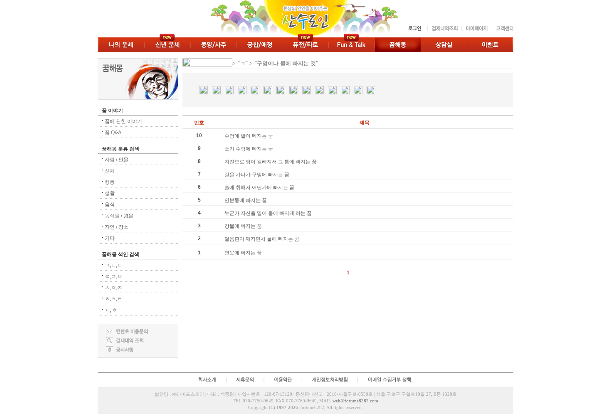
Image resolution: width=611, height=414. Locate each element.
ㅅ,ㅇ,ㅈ (113, 288)
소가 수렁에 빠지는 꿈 (248, 149)
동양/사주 (213, 44)
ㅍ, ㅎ (111, 310)
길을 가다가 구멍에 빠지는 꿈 (256, 174)
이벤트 (490, 44)
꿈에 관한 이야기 (123, 121)
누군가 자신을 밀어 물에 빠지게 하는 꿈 (268, 213)
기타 (110, 238)
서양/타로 (305, 44)
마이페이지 (476, 28)
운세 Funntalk (351, 44)
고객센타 (502, 28)
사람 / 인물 (116, 160)
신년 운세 (167, 44)
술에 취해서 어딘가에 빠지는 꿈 (259, 187)
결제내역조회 (444, 28)
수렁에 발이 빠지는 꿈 (248, 136)
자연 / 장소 (116, 227)
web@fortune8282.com (355, 400)
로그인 (415, 28)
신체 (110, 171)
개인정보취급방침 (329, 380)
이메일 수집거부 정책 (390, 380)
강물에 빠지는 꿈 (243, 226)
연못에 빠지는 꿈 (243, 253)
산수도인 (250, 18)
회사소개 (206, 380)
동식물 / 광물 (119, 216)
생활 (110, 193)
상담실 (444, 44)
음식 (110, 204)
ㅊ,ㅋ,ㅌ (113, 299)
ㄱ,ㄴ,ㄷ (113, 265)
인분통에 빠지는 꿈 (245, 200)
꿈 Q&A (113, 133)
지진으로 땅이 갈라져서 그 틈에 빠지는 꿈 (270, 162)
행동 (110, 182)
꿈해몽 (397, 44)
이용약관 (283, 380)
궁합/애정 (260, 44)
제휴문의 (245, 380)
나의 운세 (121, 44)
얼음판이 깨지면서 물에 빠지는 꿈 (261, 239)
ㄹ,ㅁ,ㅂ (113, 276)
